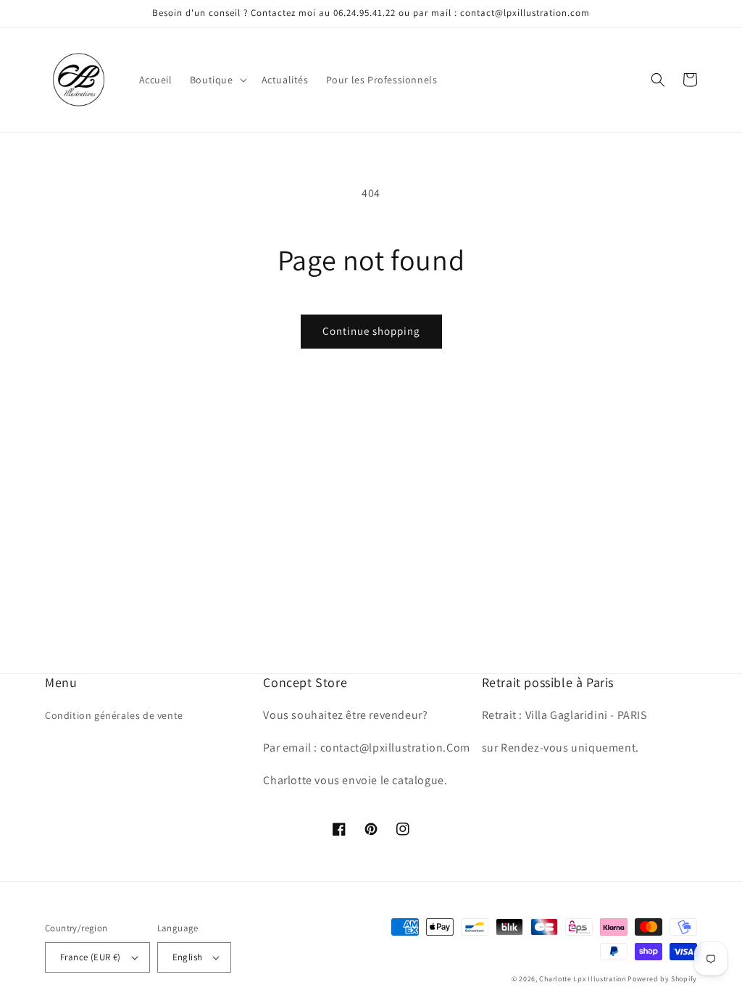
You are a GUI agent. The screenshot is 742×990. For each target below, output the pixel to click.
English (187, 957)
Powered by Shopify (662, 978)
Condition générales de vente (114, 715)
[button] (217, 80)
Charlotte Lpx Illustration (582, 978)
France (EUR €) (90, 957)
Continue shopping (371, 331)
